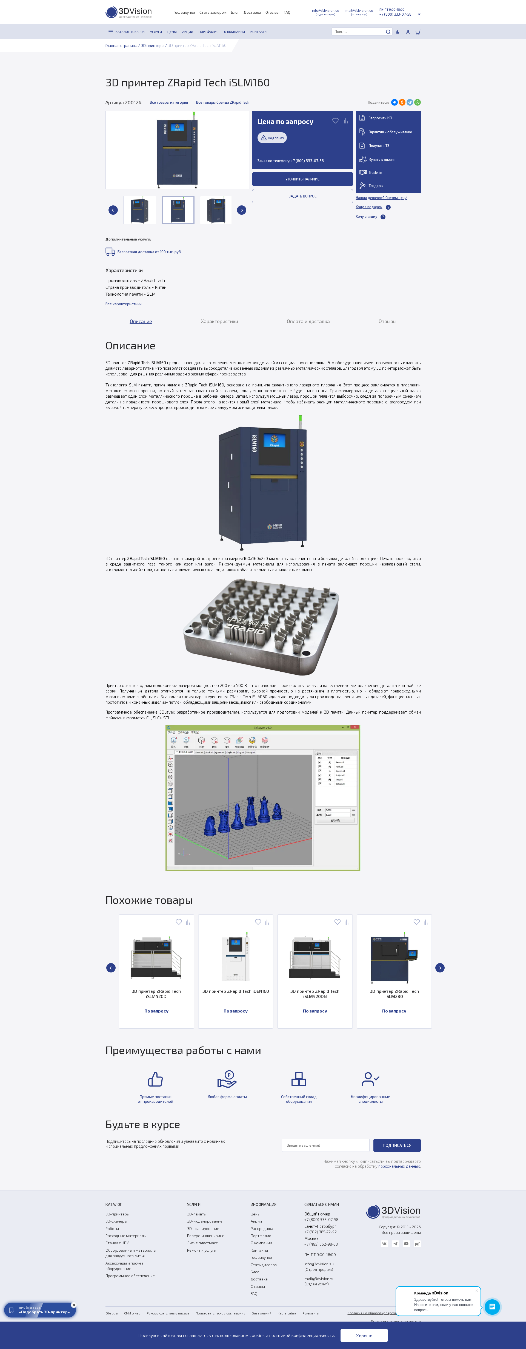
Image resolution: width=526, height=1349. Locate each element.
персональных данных (399, 1166)
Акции (256, 1221)
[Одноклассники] (402, 102)
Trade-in (375, 172)
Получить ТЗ (379, 145)
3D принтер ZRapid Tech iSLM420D (156, 993)
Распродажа (262, 1228)
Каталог (113, 1204)
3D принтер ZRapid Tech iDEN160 (235, 991)
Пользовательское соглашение (220, 1313)
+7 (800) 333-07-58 (395, 14)
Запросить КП (380, 118)
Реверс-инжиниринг (205, 1235)
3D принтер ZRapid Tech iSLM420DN (314, 993)
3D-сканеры (116, 1221)
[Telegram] (410, 102)
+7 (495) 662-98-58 (321, 1244)
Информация (263, 1204)
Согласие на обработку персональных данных (384, 1313)
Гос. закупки (184, 12)
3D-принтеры (117, 1214)
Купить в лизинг (382, 159)
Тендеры (376, 185)
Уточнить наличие (302, 179)
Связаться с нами (321, 1204)
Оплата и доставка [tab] (308, 321)
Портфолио (261, 1235)
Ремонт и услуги (201, 1250)
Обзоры (111, 1313)
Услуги (194, 1204)
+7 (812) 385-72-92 (320, 1231)
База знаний (261, 1313)
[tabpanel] (263, 604)
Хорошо (364, 1335)
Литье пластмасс (202, 1242)
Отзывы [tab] (387, 321)
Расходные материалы (126, 1235)
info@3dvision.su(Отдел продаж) (319, 1266)
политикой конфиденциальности (301, 1335)
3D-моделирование (204, 1221)
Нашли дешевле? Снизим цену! (381, 198)
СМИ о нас (132, 1313)
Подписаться (397, 1145)
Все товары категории (169, 102)
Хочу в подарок (369, 207)
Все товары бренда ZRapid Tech (222, 102)
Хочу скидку (366, 216)
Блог (235, 12)
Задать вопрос (302, 196)
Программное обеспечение (130, 1275)
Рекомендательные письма (168, 1313)
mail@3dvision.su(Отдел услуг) (319, 1281)
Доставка (252, 12)
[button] (113, 210)
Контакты (259, 1250)
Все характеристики (123, 303)
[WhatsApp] (417, 102)
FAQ (287, 12)
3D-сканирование (203, 1228)
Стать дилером (213, 12)
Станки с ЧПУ (117, 1242)
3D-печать (196, 1214)
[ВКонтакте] (394, 102)
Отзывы (272, 12)
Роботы (112, 1228)
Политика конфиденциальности (396, 1321)
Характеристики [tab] (219, 321)
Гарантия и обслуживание (390, 132)
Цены (255, 1214)
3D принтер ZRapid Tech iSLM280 (394, 993)
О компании (261, 1242)
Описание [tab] (141, 321)
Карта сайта (287, 1313)
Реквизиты (310, 1313)
